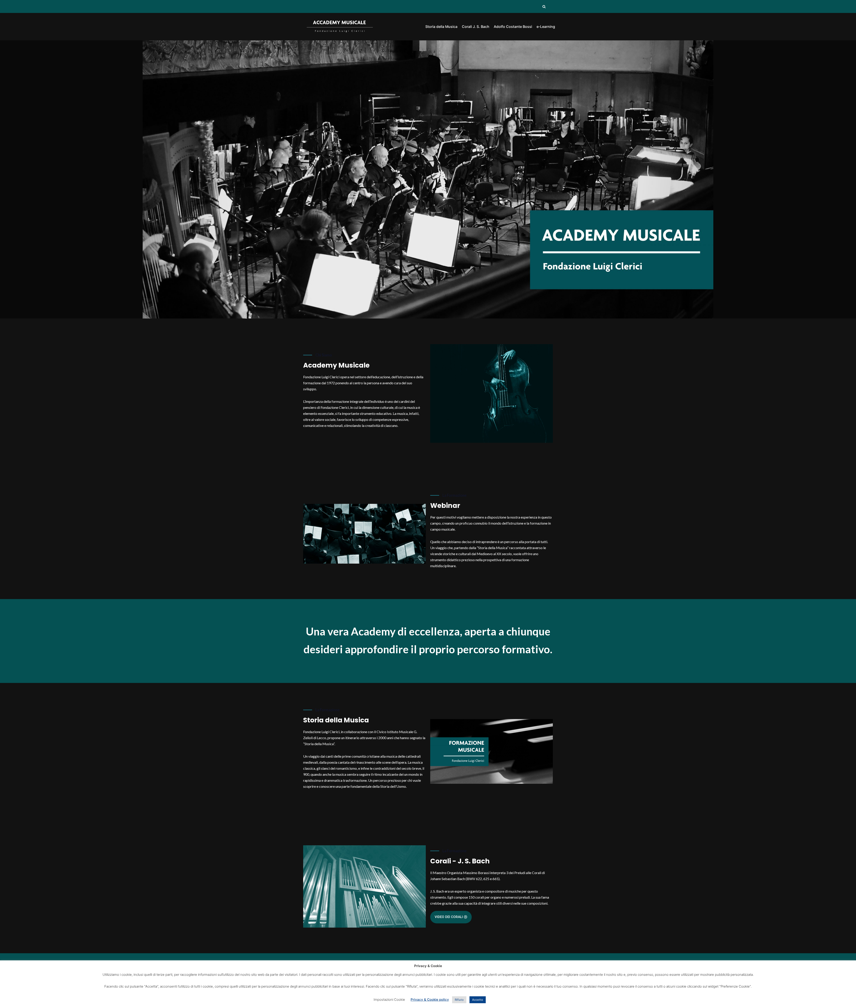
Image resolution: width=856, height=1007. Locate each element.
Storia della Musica (441, 26)
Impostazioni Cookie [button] (389, 999)
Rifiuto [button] (459, 999)
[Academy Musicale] (340, 26)
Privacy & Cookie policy (430, 999)
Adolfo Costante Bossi (513, 26)
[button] (451, 917)
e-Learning (546, 26)
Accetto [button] (477, 999)
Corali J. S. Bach (475, 26)
